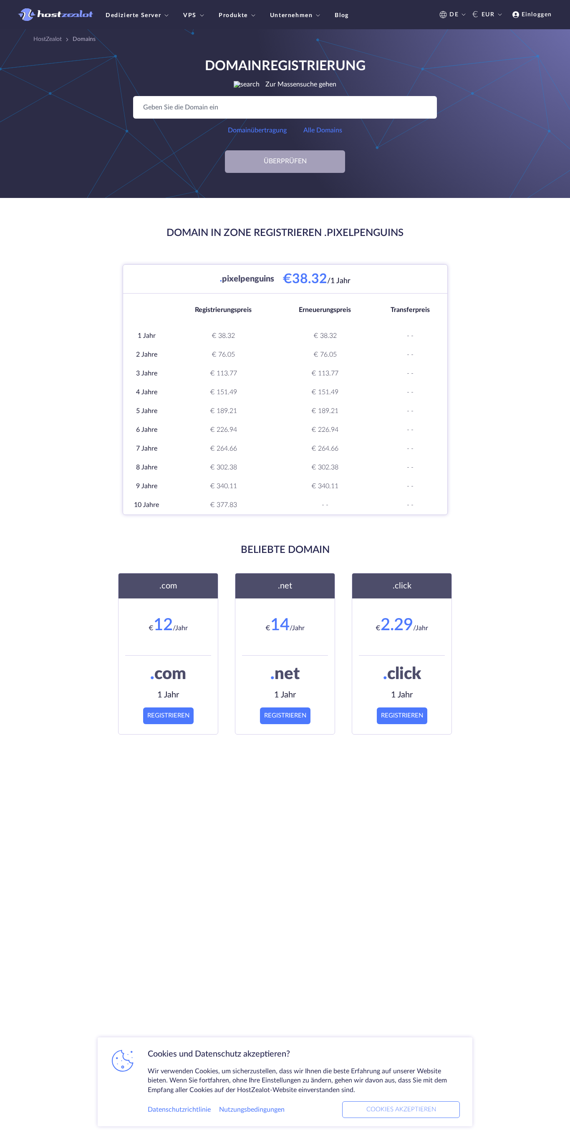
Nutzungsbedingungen (252, 1109)
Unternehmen (291, 15)
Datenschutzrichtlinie (179, 1109)
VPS (190, 15)
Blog (341, 15)
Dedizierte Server (133, 15)
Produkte (233, 15)
